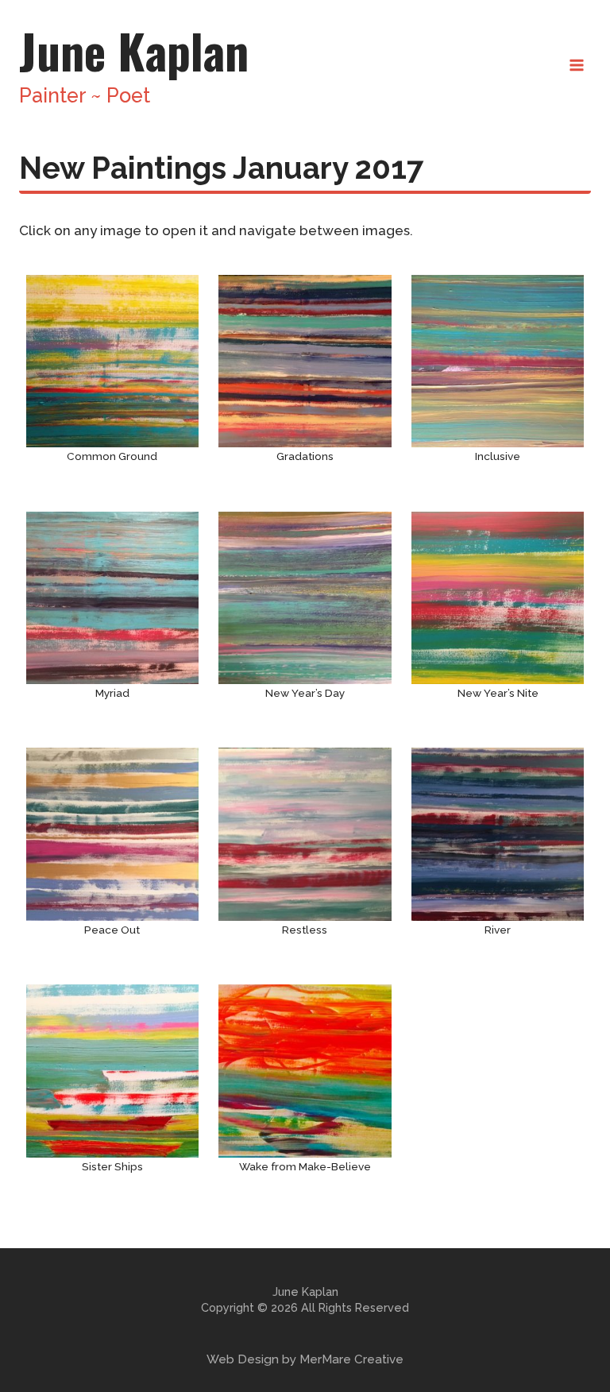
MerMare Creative (351, 1359)
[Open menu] (576, 64)
